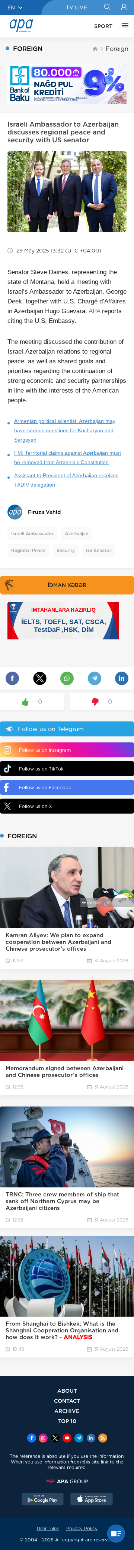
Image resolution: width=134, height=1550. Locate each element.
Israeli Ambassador (32, 533)
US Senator (98, 550)
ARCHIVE (67, 1411)
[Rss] (102, 1439)
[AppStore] (91, 1500)
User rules (48, 1528)
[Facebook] (31, 1439)
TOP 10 (67, 1421)
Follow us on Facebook (45, 787)
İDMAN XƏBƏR (67, 585)
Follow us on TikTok (41, 769)
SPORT (103, 26)
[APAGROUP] (67, 1481)
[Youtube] (67, 1439)
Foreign (117, 48)
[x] (55, 1439)
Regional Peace (28, 550)
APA (94, 311)
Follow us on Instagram (45, 750)
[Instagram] (43, 1439)
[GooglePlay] (43, 1500)
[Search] (107, 7)
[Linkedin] (90, 1439)
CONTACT (67, 1401)
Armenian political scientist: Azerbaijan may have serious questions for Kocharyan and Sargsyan (64, 430)
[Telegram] (78, 1439)
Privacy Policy (82, 1528)
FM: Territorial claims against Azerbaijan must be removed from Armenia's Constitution (67, 457)
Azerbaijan (76, 533)
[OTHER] (123, 26)
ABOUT (67, 1390)
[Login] (124, 7)
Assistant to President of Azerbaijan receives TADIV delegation (66, 480)
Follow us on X (35, 806)
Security (66, 550)
